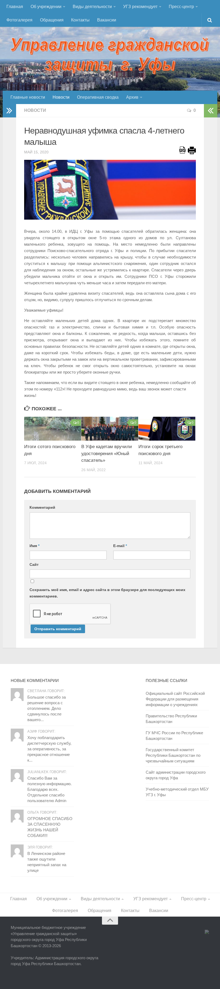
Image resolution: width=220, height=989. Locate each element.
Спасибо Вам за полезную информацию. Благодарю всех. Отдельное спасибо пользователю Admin (49, 789)
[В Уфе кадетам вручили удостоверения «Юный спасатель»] (109, 429)
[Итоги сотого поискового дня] (52, 429)
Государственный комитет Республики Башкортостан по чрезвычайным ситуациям (173, 755)
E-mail (120, 546)
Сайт (34, 564)
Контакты (80, 20)
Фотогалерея (19, 20)
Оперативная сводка (98, 97)
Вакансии (106, 20)
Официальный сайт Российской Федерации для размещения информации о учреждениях (175, 699)
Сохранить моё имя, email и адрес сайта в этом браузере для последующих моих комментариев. (107, 593)
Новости (61, 97)
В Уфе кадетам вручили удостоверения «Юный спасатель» (106, 453)
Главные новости (27, 97)
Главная (14, 6)
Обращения (52, 20)
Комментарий (42, 507)
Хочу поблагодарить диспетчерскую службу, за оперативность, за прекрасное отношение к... (49, 748)
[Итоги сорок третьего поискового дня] (166, 429)
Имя (34, 546)
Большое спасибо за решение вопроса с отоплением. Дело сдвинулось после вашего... (46, 708)
